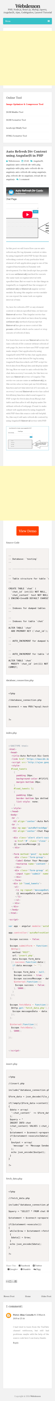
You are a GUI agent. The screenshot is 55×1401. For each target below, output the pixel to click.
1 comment (24, 179)
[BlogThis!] (10, 1281)
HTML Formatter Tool (16, 135)
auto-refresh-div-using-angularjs (31, 172)
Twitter (38, 1265)
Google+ (13, 1269)
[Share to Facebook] (15, 1281)
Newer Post (9, 1296)
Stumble (26, 1269)
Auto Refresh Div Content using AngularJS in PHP (26, 153)
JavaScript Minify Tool (16, 128)
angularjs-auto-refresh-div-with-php (23, 164)
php (8, 175)
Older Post (46, 1296)
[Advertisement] (27, 493)
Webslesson (27, 6)
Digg (38, 1269)
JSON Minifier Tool (14, 112)
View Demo (27, 531)
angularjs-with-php (15, 168)
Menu (7, 21)
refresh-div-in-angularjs (22, 175)
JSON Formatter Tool (16, 119)
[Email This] (7, 1281)
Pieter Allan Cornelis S (24, 1314)
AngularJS (38, 161)
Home (28, 1296)
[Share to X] (12, 1281)
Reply (15, 1342)
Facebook (25, 1265)
